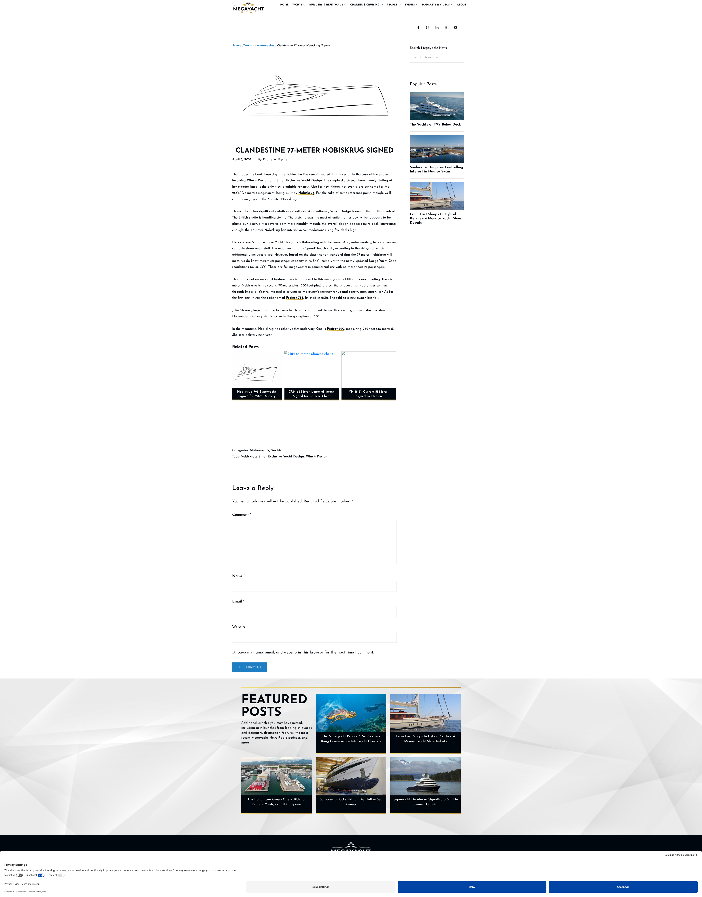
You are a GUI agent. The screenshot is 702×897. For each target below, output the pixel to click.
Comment (241, 515)
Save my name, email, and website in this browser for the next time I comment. (306, 652)
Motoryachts (259, 450)
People (392, 4)
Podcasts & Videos (436, 4)
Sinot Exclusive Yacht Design (299, 180)
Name (238, 576)
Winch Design (258, 180)
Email (238, 601)
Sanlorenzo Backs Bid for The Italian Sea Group (351, 802)
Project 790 (335, 329)
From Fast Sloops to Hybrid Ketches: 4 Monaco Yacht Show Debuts (425, 739)
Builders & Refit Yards (326, 4)
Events (410, 4)
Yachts (297, 4)
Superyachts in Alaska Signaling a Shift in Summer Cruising (425, 802)
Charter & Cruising (365, 4)
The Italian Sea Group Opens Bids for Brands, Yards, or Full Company (277, 802)
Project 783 (294, 298)
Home (284, 4)
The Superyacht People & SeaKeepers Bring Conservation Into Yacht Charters (351, 739)
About (461, 4)
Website (239, 627)
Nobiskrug (306, 193)
